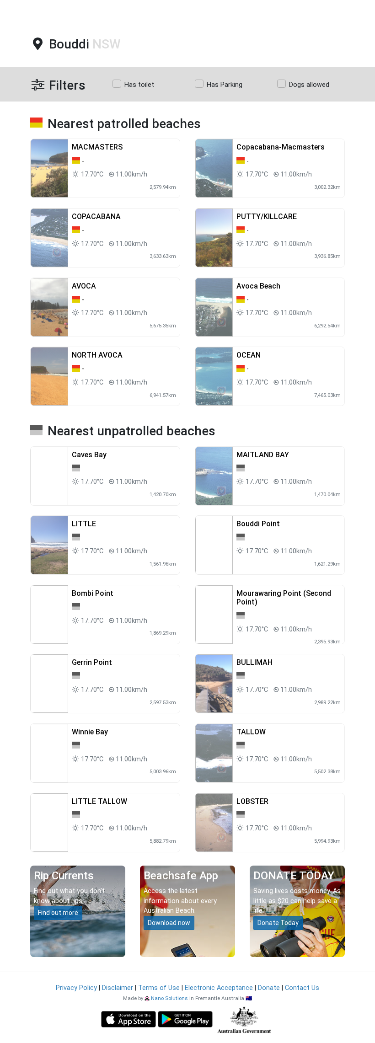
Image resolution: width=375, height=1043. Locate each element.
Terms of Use (159, 988)
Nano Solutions (169, 998)
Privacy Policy (76, 988)
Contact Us (302, 988)
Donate (269, 988)
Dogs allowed (309, 85)
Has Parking (224, 85)
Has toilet (139, 85)
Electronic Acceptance (219, 988)
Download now (169, 922)
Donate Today (278, 922)
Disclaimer (117, 988)
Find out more (58, 912)
